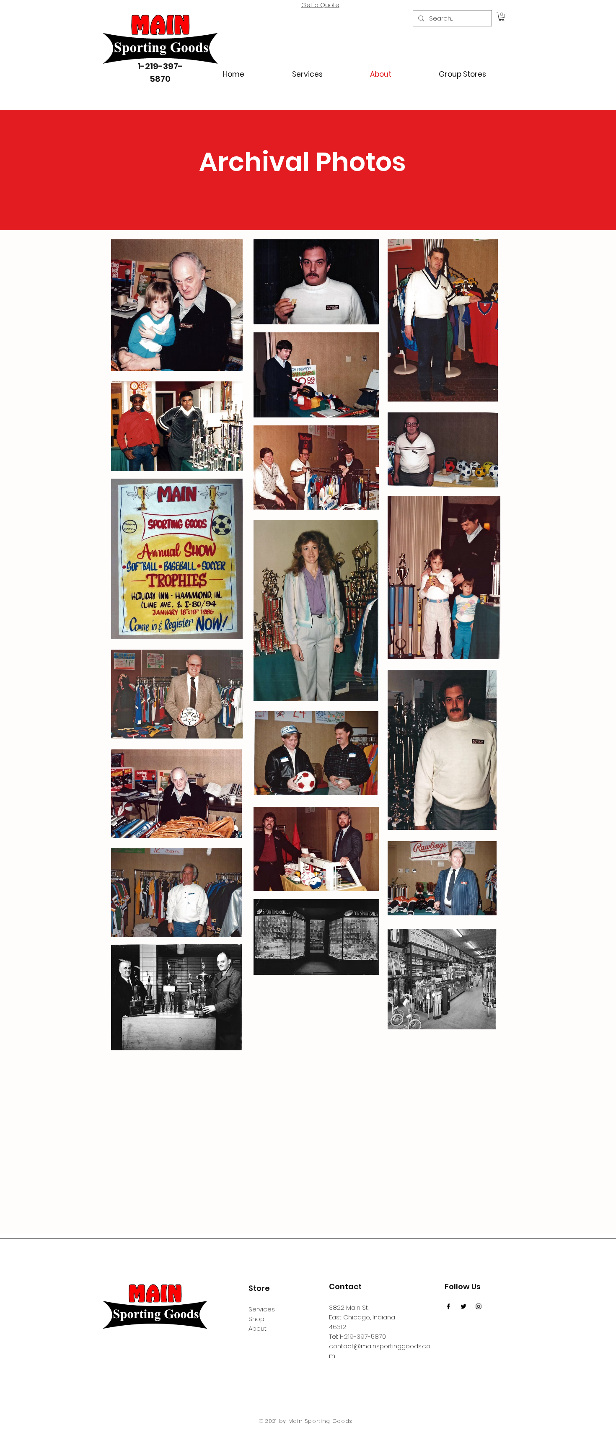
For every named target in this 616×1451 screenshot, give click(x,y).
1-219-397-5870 (362, 1336)
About (257, 1328)
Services (261, 1309)
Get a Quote (320, 4)
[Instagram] (478, 1306)
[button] (502, 17)
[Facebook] (448, 1306)
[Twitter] (463, 1306)
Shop (256, 1318)
